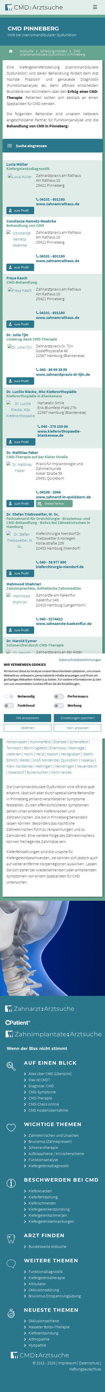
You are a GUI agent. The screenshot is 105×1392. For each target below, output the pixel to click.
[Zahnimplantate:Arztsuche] (54, 1035)
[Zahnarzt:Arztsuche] (43, 1011)
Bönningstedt (35, 747)
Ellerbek (60, 741)
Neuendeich (87, 766)
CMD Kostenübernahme (48, 1110)
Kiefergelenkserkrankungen (51, 1221)
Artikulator (37, 1283)
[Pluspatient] (18, 1023)
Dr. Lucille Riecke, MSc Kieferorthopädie (41, 391)
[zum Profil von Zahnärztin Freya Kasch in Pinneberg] (18, 289)
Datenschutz (89, 1362)
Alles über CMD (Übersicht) (50, 1073)
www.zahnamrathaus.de (57, 204)
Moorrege (76, 747)
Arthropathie (39, 1339)
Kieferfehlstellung (43, 1196)
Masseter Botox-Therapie (49, 1326)
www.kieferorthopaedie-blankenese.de (59, 433)
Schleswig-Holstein (53, 51)
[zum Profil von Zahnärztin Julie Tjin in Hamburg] (18, 346)
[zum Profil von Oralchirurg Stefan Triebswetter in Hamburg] (18, 539)
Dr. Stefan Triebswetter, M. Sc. (32, 514)
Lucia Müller (17, 164)
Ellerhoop (57, 747)
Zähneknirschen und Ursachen (54, 1135)
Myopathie (37, 1345)
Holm (28, 753)
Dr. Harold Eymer (21, 641)
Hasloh (52, 753)
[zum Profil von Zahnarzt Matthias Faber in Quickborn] (18, 466)
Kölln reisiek (61, 772)
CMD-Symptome (42, 1091)
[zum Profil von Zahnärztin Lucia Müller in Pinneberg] (18, 176)
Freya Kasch (16, 278)
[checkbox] (9, 696)
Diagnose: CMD (41, 1085)
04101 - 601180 (52, 199)
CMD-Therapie (40, 1097)
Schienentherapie (43, 1147)
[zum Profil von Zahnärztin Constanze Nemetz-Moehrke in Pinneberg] (18, 238)
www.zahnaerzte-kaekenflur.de (63, 623)
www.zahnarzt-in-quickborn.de (63, 497)
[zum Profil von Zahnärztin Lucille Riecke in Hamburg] (19, 409)
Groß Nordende (45, 759)
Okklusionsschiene (44, 1320)
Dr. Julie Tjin (17, 335)
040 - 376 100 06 (54, 426)
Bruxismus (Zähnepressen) (50, 1141)
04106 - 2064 (50, 492)
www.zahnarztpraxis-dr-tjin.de (63, 374)
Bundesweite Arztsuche (48, 1246)
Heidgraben (71, 753)
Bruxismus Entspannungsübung (55, 1295)
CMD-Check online (44, 1104)
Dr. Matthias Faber (22, 452)
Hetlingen (43, 766)
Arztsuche (26, 51)
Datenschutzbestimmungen (80, 659)
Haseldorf (16, 772)
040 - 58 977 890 (53, 562)
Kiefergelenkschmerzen (48, 1215)
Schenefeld (78, 741)
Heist (40, 753)
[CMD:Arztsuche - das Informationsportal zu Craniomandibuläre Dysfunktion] (35, 7)
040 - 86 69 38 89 (53, 369)
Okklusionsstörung (44, 1289)
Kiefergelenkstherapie (47, 1277)
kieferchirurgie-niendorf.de (60, 567)
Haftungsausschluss (85, 1368)
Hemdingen (64, 766)
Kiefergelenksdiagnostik (49, 1165)
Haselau (87, 759)
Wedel (24, 759)
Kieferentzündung (43, 1332)
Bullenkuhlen (38, 772)
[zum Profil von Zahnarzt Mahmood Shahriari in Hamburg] (18, 598)
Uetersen (13, 753)
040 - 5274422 (51, 619)
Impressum (67, 1362)
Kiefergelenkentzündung (49, 1209)
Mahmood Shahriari (23, 584)
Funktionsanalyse (43, 1159)
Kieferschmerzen (42, 1203)
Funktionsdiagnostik (46, 1271)
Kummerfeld (40, 741)
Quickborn (69, 759)
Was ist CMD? (39, 1079)
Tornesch (13, 747)
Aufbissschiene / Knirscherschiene (56, 1153)
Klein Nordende (19, 766)
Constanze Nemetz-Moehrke (31, 221)
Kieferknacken (40, 1190)
